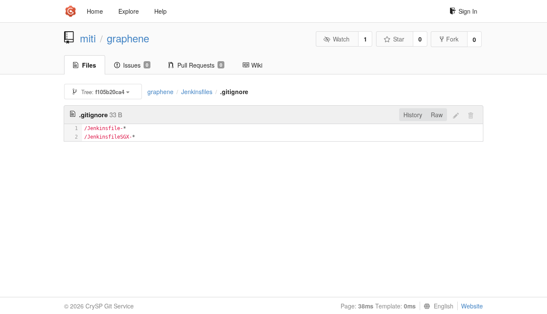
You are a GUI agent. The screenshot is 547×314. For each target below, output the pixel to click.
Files (89, 65)
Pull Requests (199, 65)
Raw (437, 114)
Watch (341, 39)
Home (95, 11)
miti (88, 38)
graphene (128, 38)
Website (472, 306)
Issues (135, 65)
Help (160, 11)
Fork (452, 39)
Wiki (256, 65)
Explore (128, 11)
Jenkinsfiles (196, 91)
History (412, 114)
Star (398, 39)
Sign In (468, 11)
